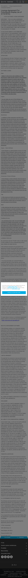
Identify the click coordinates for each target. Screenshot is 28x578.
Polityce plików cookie (12, 286)
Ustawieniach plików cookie (12, 287)
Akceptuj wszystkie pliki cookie (14, 292)
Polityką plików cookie (16, 288)
